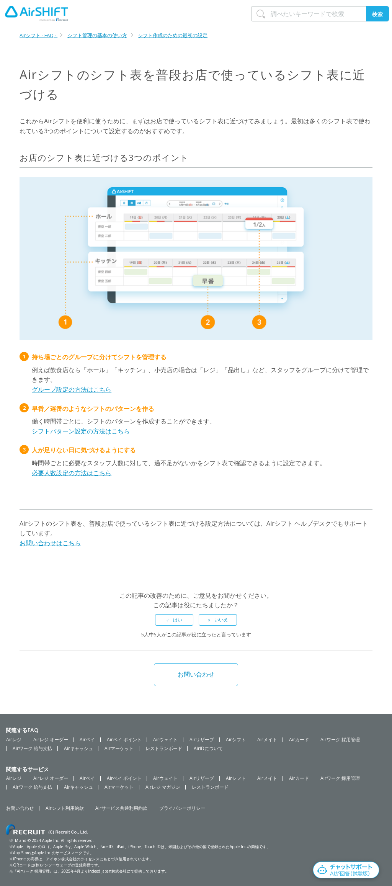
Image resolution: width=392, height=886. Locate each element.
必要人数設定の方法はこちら (71, 473)
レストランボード (163, 748)
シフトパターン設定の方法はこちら (81, 431)
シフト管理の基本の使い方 (97, 35)
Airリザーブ (201, 739)
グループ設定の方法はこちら (71, 389)
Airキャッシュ (78, 748)
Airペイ (87, 739)
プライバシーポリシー (182, 808)
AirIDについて (208, 748)
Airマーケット (119, 748)
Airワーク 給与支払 (32, 748)
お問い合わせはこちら (50, 543)
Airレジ (13, 739)
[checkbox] (174, 620)
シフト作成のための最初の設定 (172, 35)
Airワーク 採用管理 (340, 739)
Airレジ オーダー (50, 739)
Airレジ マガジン (162, 787)
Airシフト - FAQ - (38, 35)
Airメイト (267, 739)
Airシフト (236, 739)
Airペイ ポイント (124, 739)
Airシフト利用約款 (65, 808)
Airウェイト (165, 739)
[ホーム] (36, 13)
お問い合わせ (196, 674)
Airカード (299, 739)
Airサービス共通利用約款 (121, 808)
